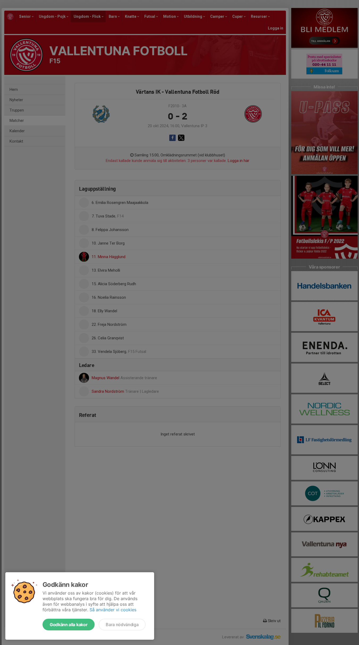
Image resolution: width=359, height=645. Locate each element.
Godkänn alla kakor (68, 624)
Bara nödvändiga (122, 624)
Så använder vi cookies (113, 609)
